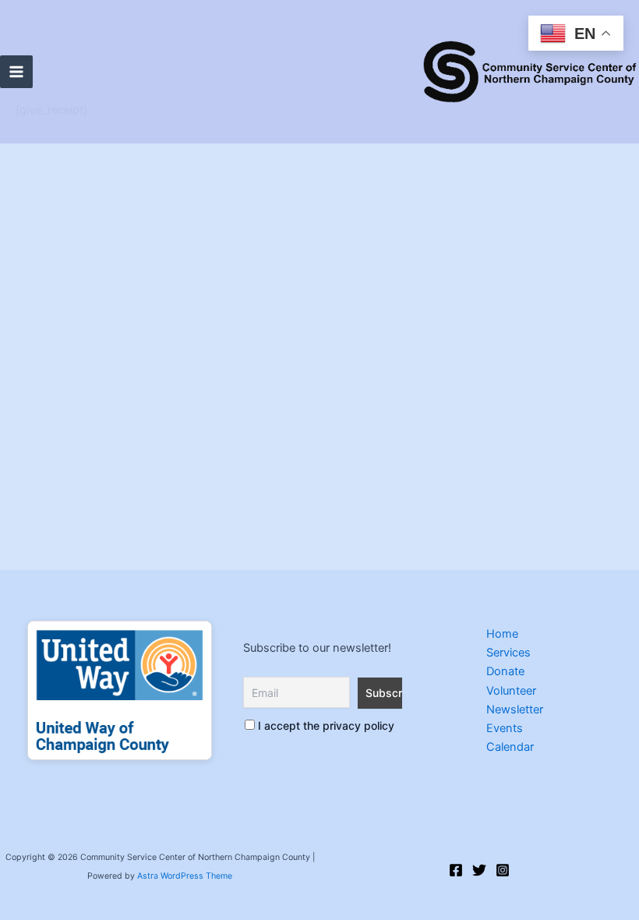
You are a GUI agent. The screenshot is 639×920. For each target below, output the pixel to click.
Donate (505, 671)
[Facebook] (456, 870)
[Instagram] (503, 870)
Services (508, 653)
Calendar (510, 747)
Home (502, 634)
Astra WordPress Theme (184, 876)
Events (504, 728)
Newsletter (514, 709)
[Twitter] (479, 870)
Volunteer (511, 691)
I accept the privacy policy (324, 725)
